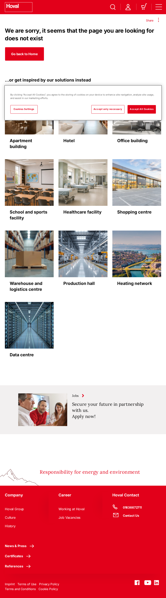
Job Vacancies (69, 517)
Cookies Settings (24, 109)
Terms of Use (26, 584)
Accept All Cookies (141, 109)
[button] (24, 54)
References (14, 566)
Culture (10, 517)
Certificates (14, 556)
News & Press (16, 546)
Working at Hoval (71, 509)
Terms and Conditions (20, 589)
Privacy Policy (49, 584)
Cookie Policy (48, 589)
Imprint (10, 584)
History (10, 526)
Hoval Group (14, 509)
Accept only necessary (108, 109)
